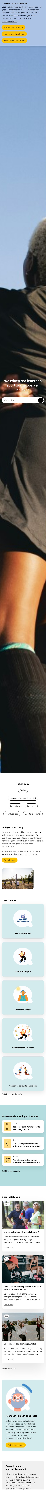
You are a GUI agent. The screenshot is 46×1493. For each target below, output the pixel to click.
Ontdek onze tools (16, 1445)
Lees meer (23, 1126)
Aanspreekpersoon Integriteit (23, 798)
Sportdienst (15, 806)
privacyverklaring (9, 21)
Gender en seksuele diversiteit (23, 1074)
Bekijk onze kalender (11, 1171)
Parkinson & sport (23, 959)
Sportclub (31, 806)
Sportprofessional (33, 814)
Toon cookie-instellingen (14, 34)
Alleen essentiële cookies (14, 40)
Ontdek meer (9, 860)
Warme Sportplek (23, 921)
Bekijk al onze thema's (12, 1094)
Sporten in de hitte (23, 997)
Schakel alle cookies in (13, 27)
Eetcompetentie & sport (23, 1035)
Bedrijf (23, 790)
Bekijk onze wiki (9, 1368)
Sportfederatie (11, 814)
